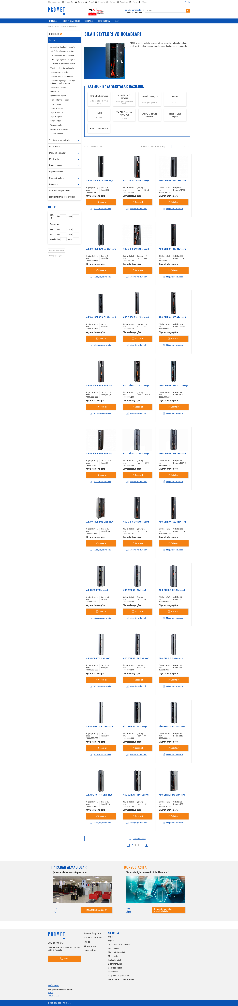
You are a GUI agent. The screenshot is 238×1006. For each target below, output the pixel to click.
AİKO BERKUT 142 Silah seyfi (172, 726)
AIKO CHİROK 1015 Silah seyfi (99, 181)
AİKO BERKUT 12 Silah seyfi (135, 726)
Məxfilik (50, 992)
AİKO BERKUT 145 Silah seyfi (172, 795)
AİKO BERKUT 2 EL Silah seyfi (136, 658)
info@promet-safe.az (134, 10)
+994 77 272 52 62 (135, 12)
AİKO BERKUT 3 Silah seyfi (171, 658)
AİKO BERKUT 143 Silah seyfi (99, 795)
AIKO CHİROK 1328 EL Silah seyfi (173, 385)
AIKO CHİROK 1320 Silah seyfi (99, 385)
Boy (163, 147)
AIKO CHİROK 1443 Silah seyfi (172, 453)
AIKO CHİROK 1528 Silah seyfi (136, 522)
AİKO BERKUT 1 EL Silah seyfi (172, 590)
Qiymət (158, 147)
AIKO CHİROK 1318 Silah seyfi (172, 249)
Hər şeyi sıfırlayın (147, 147)
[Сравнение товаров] (189, 2)
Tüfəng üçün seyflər (55, 256)
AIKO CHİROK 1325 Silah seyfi (172, 317)
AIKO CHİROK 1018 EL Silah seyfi (101, 249)
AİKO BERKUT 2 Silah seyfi (98, 658)
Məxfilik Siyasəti (53, 985)
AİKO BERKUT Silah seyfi (97, 590)
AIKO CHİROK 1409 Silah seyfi (99, 453)
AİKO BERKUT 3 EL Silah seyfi (99, 726)
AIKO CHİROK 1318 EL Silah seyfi (101, 317)
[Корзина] (185, 2)
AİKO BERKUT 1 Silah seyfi (134, 590)
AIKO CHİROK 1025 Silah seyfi (136, 181)
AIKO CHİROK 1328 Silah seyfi (136, 385)
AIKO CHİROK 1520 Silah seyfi (172, 522)
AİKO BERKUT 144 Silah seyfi (136, 795)
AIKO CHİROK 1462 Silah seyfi (99, 522)
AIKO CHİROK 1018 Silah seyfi (172, 181)
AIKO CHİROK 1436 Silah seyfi (136, 453)
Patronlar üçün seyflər (56, 250)
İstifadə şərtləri (53, 996)
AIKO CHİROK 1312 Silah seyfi (136, 317)
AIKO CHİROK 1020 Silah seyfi (136, 249)
